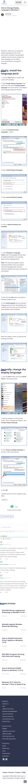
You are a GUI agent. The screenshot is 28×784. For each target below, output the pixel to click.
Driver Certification (8, 714)
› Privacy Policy (6, 753)
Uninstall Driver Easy (8, 719)
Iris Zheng (4, 646)
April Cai (4, 688)
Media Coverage (7, 733)
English (5, 772)
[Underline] (4, 531)
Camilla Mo (8, 14)
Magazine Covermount (9, 731)
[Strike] (6, 531)
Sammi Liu (4, 616)
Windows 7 (4, 500)
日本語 (23, 772)
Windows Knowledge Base (10, 711)
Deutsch (11, 772)
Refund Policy (6, 721)
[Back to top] (25, 781)
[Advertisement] (14, 32)
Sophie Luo (4, 660)
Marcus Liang (5, 674)
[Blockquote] (10, 531)
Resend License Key (8, 716)
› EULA (3, 751)
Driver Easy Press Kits (8, 736)
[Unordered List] (9, 531)
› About (4, 746)
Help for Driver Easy (8, 709)
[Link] (14, 531)
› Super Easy (5, 756)
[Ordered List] (7, 531)
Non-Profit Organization (9, 739)
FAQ (4, 706)
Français (17, 772)
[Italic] (3, 531)
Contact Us (6, 704)
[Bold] (1, 531)
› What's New (5, 748)
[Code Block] (12, 531)
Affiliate (5, 728)
